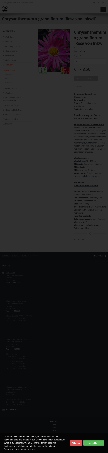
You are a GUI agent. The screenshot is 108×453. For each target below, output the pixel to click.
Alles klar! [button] (93, 443)
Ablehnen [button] (76, 443)
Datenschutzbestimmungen (16, 449)
